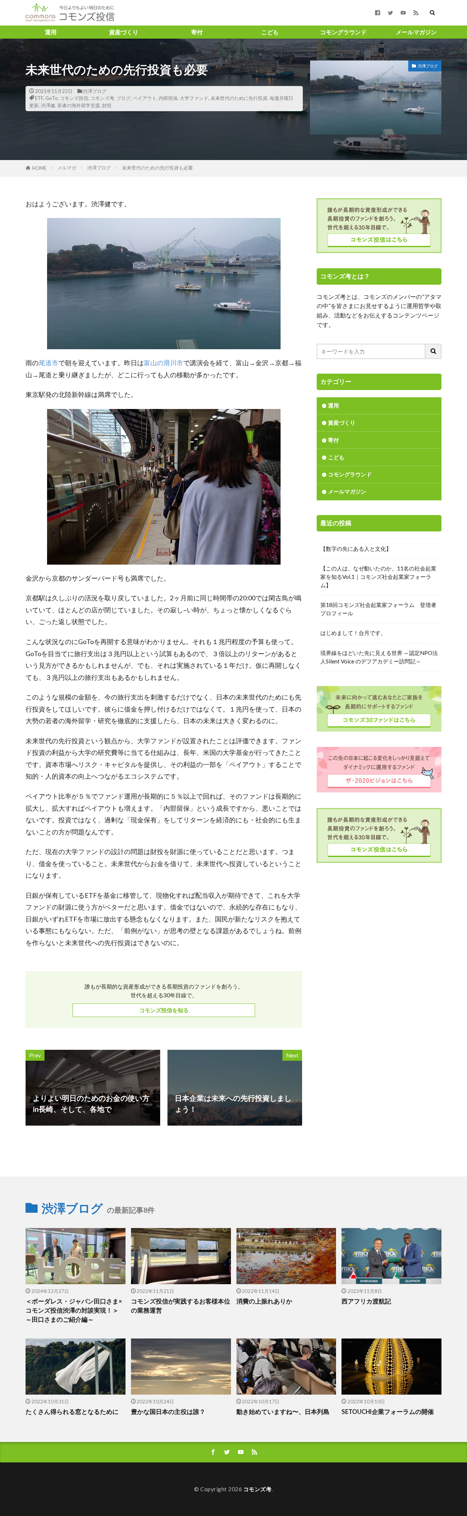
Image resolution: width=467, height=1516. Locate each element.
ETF (39, 98)
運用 (51, 31)
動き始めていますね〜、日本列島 (282, 1411)
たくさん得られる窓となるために (72, 1411)
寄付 (197, 31)
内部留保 (168, 98)
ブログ (123, 98)
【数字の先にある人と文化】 (355, 548)
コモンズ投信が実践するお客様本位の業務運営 (180, 1306)
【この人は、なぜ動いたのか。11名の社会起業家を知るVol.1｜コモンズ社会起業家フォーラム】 (378, 576)
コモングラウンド (343, 31)
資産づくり (123, 31)
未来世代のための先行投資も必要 (157, 168)
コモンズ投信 (74, 98)
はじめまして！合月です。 (353, 633)
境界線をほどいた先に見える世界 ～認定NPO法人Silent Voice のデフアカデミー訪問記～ (379, 657)
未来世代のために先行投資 (239, 98)
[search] (433, 351)
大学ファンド (194, 98)
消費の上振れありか (264, 1301)
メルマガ (66, 168)
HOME (39, 168)
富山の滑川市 (163, 363)
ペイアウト (145, 98)
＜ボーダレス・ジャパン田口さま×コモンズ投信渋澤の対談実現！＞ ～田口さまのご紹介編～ (74, 1310)
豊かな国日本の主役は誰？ (168, 1411)
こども (270, 31)
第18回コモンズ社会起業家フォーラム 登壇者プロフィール (378, 608)
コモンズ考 (102, 98)
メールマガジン (416, 31)
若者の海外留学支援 (78, 105)
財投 (107, 105)
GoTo (51, 98)
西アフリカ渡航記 (366, 1301)
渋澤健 (48, 105)
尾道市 (48, 363)
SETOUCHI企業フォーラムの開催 (387, 1411)
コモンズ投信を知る (164, 1010)
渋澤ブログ (95, 91)
